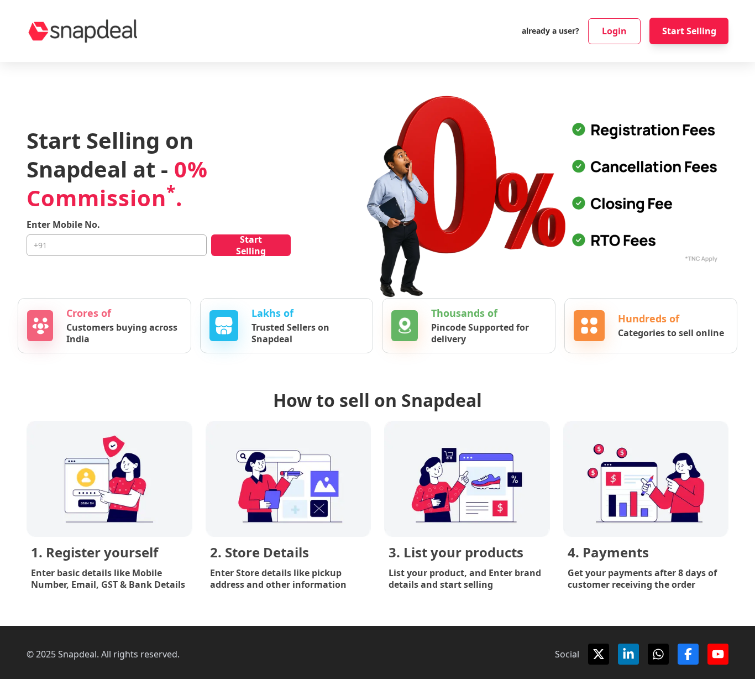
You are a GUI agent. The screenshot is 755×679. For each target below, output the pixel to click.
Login (614, 31)
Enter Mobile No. (63, 225)
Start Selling (689, 31)
